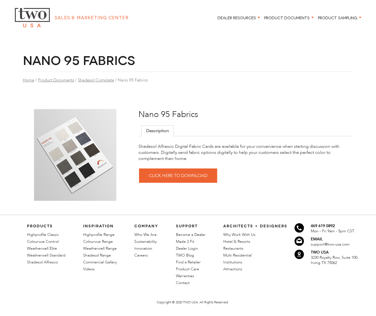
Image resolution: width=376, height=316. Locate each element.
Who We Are (145, 234)
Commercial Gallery (100, 262)
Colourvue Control (43, 241)
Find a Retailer (188, 262)
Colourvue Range (98, 241)
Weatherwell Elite (42, 248)
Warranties (185, 276)
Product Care (187, 269)
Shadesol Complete (96, 80)
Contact (183, 282)
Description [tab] (157, 131)
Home (28, 80)
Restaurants (233, 248)
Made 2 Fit (185, 241)
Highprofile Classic (43, 234)
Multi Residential (237, 255)
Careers (141, 255)
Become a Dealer (191, 234)
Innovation (143, 248)
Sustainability (145, 241)
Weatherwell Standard (46, 255)
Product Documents (56, 80)
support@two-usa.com (330, 244)
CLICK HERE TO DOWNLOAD (178, 176)
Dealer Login (187, 248)
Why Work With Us (239, 234)
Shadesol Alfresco (42, 262)
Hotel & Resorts (236, 241)
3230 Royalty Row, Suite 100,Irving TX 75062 (334, 260)
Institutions (232, 262)
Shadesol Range (97, 255)
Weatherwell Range (100, 248)
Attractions (232, 269)
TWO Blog (185, 255)
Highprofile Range (99, 234)
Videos (89, 269)
